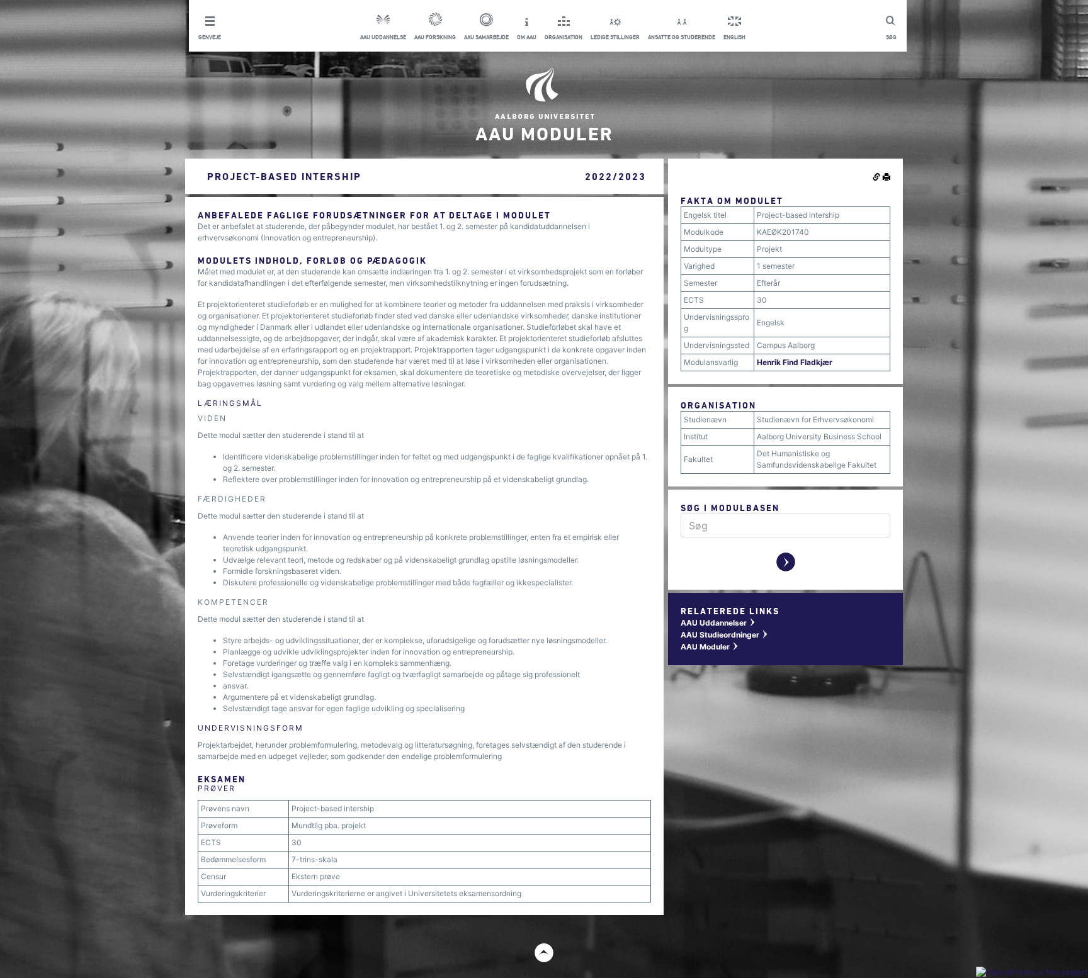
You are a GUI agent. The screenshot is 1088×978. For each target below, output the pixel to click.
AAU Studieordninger (725, 634)
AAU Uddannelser (718, 622)
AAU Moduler (710, 646)
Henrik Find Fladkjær (794, 362)
